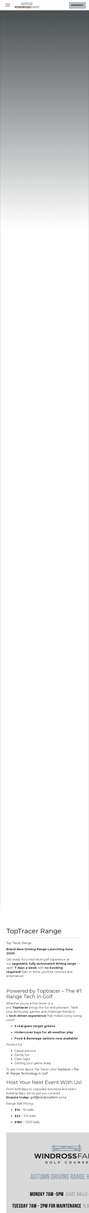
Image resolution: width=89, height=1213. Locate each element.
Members (77, 5)
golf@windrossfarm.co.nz (48, 1097)
